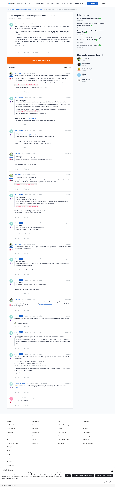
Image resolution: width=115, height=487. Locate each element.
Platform (10, 421)
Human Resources (38, 436)
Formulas (80, 21)
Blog (8, 458)
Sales (34, 440)
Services (85, 429)
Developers (85, 432)
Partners (85, 425)
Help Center (77, 3)
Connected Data (12, 443)
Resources (85, 421)
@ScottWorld (32, 118)
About (9, 450)
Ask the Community (25, 9)
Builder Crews (40, 3)
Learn (59, 421)
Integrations (11, 429)
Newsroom (10, 465)
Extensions (10, 432)
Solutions (35, 421)
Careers (9, 454)
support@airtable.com (45, 304)
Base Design (80, 35)
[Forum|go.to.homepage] (15, 3)
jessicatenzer (86, 63)
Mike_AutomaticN (87, 79)
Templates (85, 440)
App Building (11, 436)
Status (9, 462)
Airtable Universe (87, 443)
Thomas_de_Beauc (19, 383)
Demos (60, 436)
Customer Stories (63, 440)
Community (15, 9)
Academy (69, 3)
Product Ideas (50, 3)
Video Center (62, 432)
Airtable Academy (63, 425)
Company (10, 447)
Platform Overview (13, 425)
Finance (35, 443)
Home (9, 9)
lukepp (84, 74)
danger (16, 398)
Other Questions (37, 9)
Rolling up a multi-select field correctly (88, 18)
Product (35, 425)
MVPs (63, 3)
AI (8, 440)
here (17, 388)
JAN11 (16, 24)
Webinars (61, 443)
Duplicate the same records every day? (88, 45)
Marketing (35, 429)
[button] (92, 3)
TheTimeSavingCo (87, 69)
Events (57, 3)
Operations (35, 432)
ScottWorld (17, 73)
